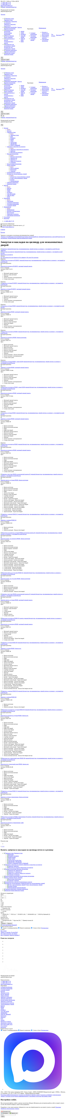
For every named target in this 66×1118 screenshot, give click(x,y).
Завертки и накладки (6, 1001)
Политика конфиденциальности (9, 1095)
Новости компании (25, 928)
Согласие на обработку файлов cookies (29, 1095)
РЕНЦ (2, 1007)
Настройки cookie (46, 1096)
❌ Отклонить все (5, 1111)
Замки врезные (5, 995)
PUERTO (3, 1010)
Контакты (3, 1027)
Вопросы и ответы (6, 1021)
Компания (3, 1015)
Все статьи (4, 931)
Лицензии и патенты (6, 1023)
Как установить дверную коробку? (10, 935)
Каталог (9, 131)
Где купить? (4, 1026)
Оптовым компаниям (6, 988)
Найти (2, 1116)
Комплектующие (27, 238)
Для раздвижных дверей (7, 1004)
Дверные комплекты (17, 238)
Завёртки (3, 250)
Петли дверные (14, 168)
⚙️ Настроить (4, 1113)
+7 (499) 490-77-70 (6, 2)
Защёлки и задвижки (6, 997)
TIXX (2, 1008)
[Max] (33, 1089)
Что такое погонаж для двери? (9, 933)
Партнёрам (10, 201)
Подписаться (44, 928)
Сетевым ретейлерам (6, 987)
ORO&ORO (4, 1013)
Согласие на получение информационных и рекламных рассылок (23, 1096)
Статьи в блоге (36, 928)
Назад (8, 129)
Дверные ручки (14, 135)
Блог (2, 1018)
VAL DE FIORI (5, 1011)
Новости (3, 1017)
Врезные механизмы (16, 156)
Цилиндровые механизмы (27, 236)
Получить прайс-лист (6, 1024)
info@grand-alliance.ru (6, 5)
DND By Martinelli (6, 1014)
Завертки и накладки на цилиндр (19, 149)
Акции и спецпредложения (10, 928)
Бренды (9, 188)
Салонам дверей (5, 990)
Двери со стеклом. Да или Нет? (9, 932)
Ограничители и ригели (50, 236)
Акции (2, 1020)
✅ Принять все (13, 1113)
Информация (10, 209)
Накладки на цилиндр (7, 254)
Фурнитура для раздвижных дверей (20, 176)
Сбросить (9, 923)
